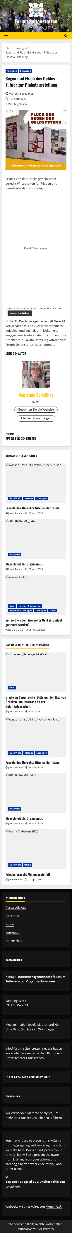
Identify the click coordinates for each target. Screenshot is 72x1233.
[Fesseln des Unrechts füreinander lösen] (36, 483)
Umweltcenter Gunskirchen (25, 1058)
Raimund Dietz (15, 629)
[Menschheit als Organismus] (36, 539)
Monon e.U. (54, 1207)
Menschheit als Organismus (24, 564)
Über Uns (12, 916)
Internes (28, 498)
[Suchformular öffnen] (65, 35)
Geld (12, 605)
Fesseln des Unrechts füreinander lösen (32, 508)
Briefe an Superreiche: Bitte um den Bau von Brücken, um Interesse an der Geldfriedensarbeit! (36, 702)
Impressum (13, 933)
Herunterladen (19, 313)
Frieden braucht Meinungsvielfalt (28, 874)
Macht (52, 610)
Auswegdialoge (16, 908)
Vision (10, 924)
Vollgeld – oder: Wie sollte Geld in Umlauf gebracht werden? (34, 622)
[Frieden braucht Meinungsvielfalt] (36, 849)
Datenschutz (14, 941)
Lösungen (25, 70)
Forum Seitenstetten (36, 21)
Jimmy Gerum (15, 879)
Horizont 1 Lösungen (29, 605)
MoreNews (25, 1229)
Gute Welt (15, 498)
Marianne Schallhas (21, 93)
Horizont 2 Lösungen (20, 610)
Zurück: (21, 436)
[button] (6, 35)
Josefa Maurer (15, 513)
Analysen (12, 70)
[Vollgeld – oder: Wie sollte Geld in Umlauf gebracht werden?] (36, 595)
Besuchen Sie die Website (36, 409)
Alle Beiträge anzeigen (36, 418)
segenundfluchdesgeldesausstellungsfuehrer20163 (33, 308)
